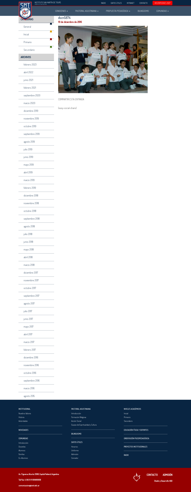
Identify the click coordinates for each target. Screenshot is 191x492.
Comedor (74, 458)
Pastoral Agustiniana (86, 10)
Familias (21, 454)
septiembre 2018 (32, 218)
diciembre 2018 (31, 195)
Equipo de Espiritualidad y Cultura (84, 425)
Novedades (23, 430)
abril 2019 (28, 172)
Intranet (130, 3)
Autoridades (23, 421)
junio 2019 (28, 156)
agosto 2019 (29, 141)
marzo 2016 (29, 388)
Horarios (74, 446)
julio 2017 (28, 311)
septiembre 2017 (31, 295)
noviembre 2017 (31, 280)
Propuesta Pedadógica (117, 10)
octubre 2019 (30, 126)
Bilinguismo (76, 434)
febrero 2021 (30, 87)
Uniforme (74, 450)
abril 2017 (28, 334)
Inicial (26, 34)
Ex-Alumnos (23, 458)
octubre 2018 (30, 210)
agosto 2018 (29, 226)
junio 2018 (28, 241)
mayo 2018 (29, 249)
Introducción (23, 443)
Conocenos (60, 10)
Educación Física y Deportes (136, 430)
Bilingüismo (143, 10)
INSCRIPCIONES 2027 (162, 3)
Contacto (143, 3)
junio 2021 (28, 79)
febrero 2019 (30, 187)
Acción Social (76, 421)
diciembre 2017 (31, 272)
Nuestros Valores (25, 413)
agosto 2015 (29, 395)
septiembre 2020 (32, 95)
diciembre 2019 (31, 110)
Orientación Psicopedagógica (136, 438)
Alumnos (22, 450)
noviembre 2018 (31, 203)
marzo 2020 (29, 103)
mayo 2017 (28, 326)
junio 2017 (28, 318)
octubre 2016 (30, 372)
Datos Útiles (116, 3)
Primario (28, 42)
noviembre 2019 (31, 118)
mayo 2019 (29, 164)
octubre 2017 (30, 288)
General (27, 26)
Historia (21, 417)
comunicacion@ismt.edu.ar (29, 485)
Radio (103, 3)
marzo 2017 (29, 342)
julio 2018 (28, 234)
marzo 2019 (29, 180)
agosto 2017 (29, 303)
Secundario (29, 49)
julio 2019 (28, 149)
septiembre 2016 (32, 380)
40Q (170, 481)
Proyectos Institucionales (135, 446)
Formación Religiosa (78, 417)
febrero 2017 (30, 349)
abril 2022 (28, 72)
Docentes (22, 446)
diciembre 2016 (31, 357)
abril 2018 (28, 257)
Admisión (74, 454)
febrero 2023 (30, 64)
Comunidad (161, 10)
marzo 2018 (29, 264)
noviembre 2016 (31, 365)
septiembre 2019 (32, 133)
